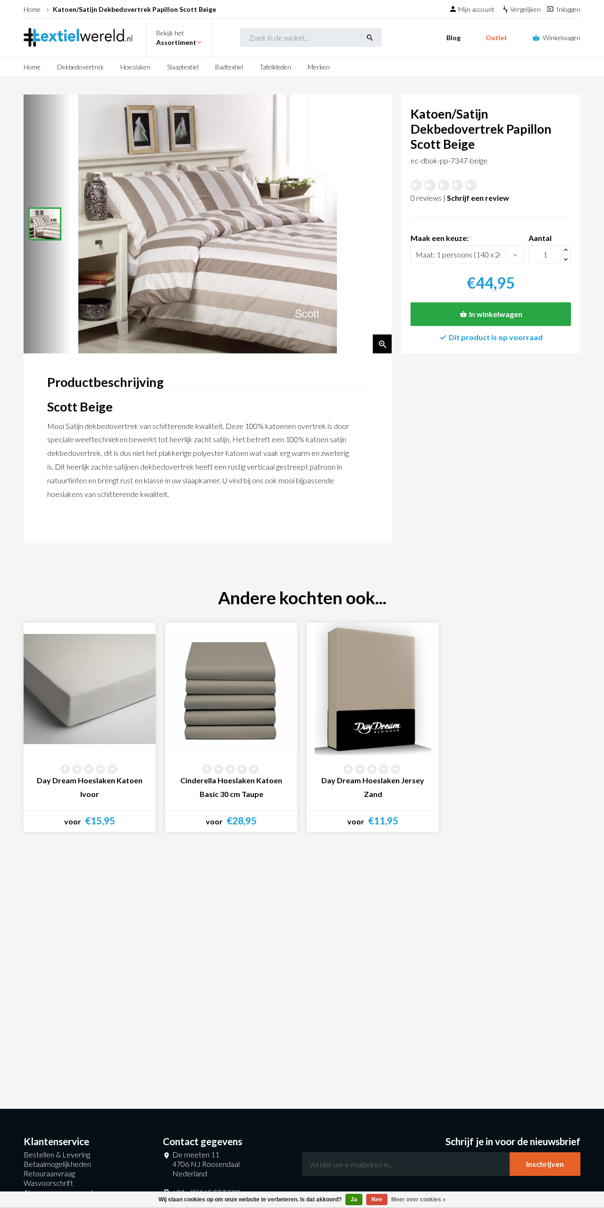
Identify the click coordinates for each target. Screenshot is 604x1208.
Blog (453, 38)
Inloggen (568, 9)
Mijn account (477, 9)
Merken (319, 67)
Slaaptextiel (183, 67)
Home (32, 9)
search (370, 38)
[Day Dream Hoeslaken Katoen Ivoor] (90, 689)
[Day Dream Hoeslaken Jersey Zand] (373, 689)
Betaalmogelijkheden (57, 1163)
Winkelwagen (561, 38)
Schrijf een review (478, 197)
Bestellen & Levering (57, 1154)
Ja (354, 1199)
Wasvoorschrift (48, 1182)
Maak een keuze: (440, 237)
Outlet (496, 38)
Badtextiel (229, 67)
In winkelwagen (495, 313)
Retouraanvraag (49, 1173)
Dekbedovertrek (80, 67)
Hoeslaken (135, 67)
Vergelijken (526, 9)
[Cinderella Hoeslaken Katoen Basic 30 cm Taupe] (231, 689)
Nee (376, 1199)
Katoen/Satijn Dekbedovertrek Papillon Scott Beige (134, 9)
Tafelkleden (275, 67)
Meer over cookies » (418, 1199)
